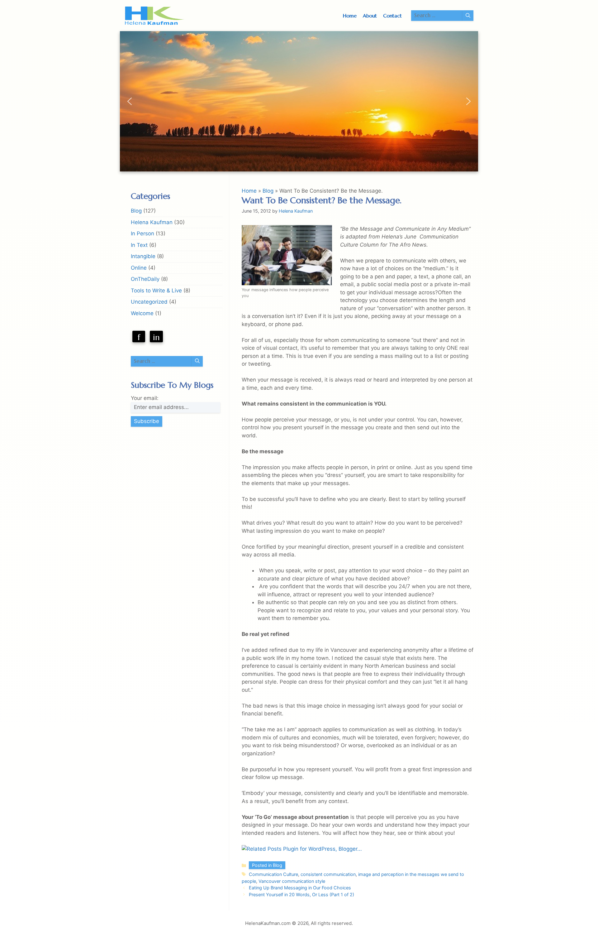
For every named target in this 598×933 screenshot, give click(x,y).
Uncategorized (149, 302)
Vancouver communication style (292, 881)
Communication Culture (273, 874)
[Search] (468, 15)
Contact (392, 15)
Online (139, 268)
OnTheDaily (145, 279)
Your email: (145, 398)
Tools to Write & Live (156, 290)
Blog (268, 191)
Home (350, 15)
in (156, 337)
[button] (130, 101)
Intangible (143, 256)
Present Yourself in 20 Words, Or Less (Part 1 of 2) (301, 894)
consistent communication (328, 874)
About (370, 15)
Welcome (142, 313)
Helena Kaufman (152, 222)
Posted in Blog (267, 865)
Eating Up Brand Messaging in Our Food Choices (300, 887)
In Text (139, 245)
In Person (142, 233)
